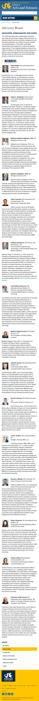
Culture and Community (9, 656)
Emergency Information (11, 688)
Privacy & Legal (21, 685)
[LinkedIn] (12, 694)
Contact (5, 666)
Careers (15, 685)
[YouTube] (9, 694)
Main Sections (9, 18)
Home (3, 22)
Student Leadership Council (10, 659)
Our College (6, 645)
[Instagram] (6, 694)
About (8, 22)
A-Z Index (4, 685)
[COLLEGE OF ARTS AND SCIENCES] (19, 10)
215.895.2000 (5, 699)
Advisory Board (7, 649)
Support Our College (8, 662)
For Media (10, 685)
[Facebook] (3, 694)
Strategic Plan (6, 652)
